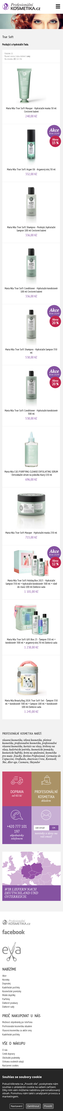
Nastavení (16, 1106)
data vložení (20, 56)
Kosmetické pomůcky (11, 991)
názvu (12, 56)
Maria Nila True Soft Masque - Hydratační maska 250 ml (31, 516)
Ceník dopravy (8, 1053)
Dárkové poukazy (10, 1003)
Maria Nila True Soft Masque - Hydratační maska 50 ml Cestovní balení (31, 93)
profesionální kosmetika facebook (13, 932)
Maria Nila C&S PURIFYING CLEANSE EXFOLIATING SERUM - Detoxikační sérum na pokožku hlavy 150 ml (31, 456)
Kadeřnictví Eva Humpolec (11, 951)
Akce (4, 975)
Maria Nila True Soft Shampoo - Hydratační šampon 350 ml (31, 334)
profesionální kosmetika (21, 923)
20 (14, 59)
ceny (28, 56)
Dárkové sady (8, 1006)
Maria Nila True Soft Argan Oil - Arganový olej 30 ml (31, 153)
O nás (4, 1050)
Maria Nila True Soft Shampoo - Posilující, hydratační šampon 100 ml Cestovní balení (31, 212)
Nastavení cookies (10, 1065)
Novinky (5, 979)
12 (18, 59)
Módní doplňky (8, 995)
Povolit (48, 1106)
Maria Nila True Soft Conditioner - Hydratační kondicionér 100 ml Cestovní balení (31, 273)
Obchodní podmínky (11, 1057)
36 (21, 59)
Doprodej (6, 983)
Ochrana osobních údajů (13, 1061)
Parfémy (6, 999)
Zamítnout (33, 1106)
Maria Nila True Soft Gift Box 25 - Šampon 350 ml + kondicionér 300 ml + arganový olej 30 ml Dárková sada (31, 627)
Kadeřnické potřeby (11, 987)
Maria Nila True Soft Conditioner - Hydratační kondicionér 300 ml (31, 395)
